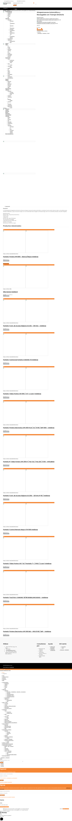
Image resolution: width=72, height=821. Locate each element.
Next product (39, 21)
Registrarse (2, 795)
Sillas (10, 288)
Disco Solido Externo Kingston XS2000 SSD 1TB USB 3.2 (47, 20)
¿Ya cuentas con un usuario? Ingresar (7, 797)
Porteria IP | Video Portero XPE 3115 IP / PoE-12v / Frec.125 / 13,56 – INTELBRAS (28, 462)
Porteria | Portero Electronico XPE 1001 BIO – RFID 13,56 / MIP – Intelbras (27, 631)
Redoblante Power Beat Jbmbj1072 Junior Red (46, 23)
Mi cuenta (64, 646)
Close (9, 670)
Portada (4, 10)
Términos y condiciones (52, 650)
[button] (36, 811)
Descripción (7, 206)
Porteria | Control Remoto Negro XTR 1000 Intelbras (20, 530)
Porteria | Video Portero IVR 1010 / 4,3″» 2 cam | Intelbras (22, 394)
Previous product (40, 17)
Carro (63, 648)
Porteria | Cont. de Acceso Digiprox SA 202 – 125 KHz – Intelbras (24, 326)
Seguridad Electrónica (14, 253)
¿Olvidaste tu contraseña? (12, 778)
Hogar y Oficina (44, 31)
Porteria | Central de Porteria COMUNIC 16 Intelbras (20, 360)
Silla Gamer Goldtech (10, 292)
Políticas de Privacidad (52, 647)
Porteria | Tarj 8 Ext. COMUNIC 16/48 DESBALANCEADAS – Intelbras (25, 597)
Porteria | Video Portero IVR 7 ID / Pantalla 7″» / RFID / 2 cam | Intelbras (27, 563)
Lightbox (4, 108)
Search (15, 5)
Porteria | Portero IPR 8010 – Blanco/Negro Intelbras (20, 257)
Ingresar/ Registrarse (4, 670)
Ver (3, 229)
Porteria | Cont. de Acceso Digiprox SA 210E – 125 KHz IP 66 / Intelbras (26, 496)
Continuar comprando (4, 806)
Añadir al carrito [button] (6, 260)
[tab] (37, 206)
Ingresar (1, 780)
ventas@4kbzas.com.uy (10, 650)
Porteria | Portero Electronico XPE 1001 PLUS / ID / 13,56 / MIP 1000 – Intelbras (28, 428)
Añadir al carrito (39, 29)
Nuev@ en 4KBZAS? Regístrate (6, 782)
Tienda (8, 10)
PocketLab (12, 667)
